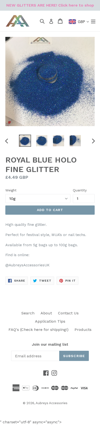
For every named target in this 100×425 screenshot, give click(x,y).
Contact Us (68, 313)
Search (27, 313)
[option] (25, 140)
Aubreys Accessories (51, 403)
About (46, 313)
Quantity (80, 190)
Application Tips (50, 321)
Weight (11, 190)
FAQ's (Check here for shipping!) (38, 329)
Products (83, 329)
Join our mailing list (50, 344)
